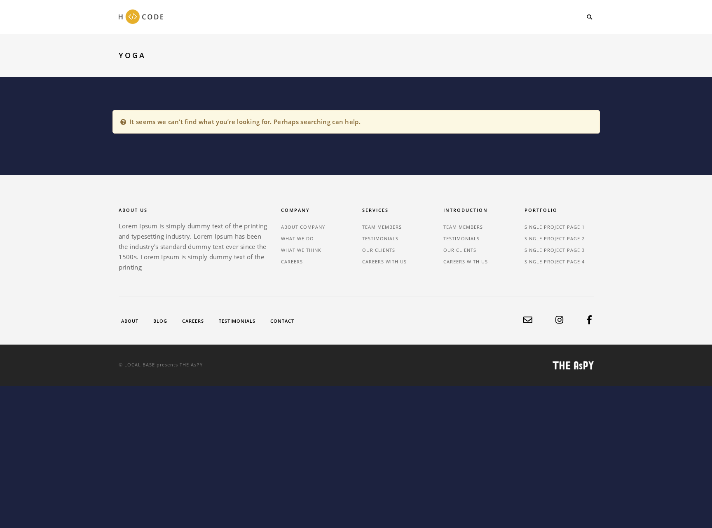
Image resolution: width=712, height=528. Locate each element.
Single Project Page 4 (555, 261)
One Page (378, 16)
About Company (303, 227)
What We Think (301, 250)
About (129, 321)
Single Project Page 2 (555, 238)
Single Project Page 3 (555, 250)
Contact (282, 321)
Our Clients (378, 250)
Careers (292, 261)
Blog (536, 16)
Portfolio (422, 16)
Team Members (382, 227)
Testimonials (380, 238)
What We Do (297, 238)
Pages (462, 16)
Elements (499, 16)
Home (341, 16)
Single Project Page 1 (555, 227)
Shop (566, 16)
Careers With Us (384, 261)
